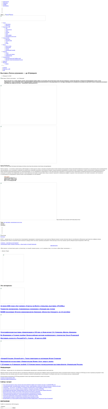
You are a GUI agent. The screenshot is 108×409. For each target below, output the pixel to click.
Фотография (9, 35)
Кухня (7, 43)
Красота (5, 51)
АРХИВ (4, 4)
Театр (7, 31)
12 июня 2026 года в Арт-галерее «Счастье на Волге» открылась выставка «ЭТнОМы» (32, 306)
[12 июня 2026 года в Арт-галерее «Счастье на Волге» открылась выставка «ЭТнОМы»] (12, 303)
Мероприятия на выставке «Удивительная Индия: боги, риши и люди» (27, 361)
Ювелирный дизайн (10, 50)
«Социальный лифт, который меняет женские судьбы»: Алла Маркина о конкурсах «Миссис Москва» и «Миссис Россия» (32, 386)
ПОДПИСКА (6, 5)
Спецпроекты (6, 57)
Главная (5, 67)
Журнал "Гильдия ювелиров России (14, 59)
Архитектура (9, 29)
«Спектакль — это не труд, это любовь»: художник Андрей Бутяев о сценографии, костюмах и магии (27, 387)
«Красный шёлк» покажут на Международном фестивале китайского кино (21, 397)
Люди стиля (8, 46)
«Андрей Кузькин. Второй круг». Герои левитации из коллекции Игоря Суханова (30, 358)
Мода (4, 44)
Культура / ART (6, 27)
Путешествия (9, 40)
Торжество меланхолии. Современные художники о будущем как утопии (27, 309)
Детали (7, 48)
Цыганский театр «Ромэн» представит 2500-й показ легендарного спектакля (21, 391)
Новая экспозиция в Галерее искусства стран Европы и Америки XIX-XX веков (22, 393)
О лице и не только (10, 54)
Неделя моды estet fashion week (13, 58)
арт (4, 222)
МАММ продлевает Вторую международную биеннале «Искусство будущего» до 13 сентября (35, 312)
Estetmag (2, 236)
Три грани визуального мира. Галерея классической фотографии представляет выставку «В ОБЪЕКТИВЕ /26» (29, 384)
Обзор (7, 53)
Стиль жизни (6, 38)
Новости (5, 61)
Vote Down (3, 225)
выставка (8, 222)
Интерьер (8, 39)
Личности (8, 25)
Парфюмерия (9, 55)
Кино (7, 33)
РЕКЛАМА (5, 3)
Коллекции (8, 47)
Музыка (7, 32)
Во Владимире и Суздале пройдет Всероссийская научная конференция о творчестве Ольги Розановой (39, 335)
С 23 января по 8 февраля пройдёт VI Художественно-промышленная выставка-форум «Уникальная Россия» (41, 364)
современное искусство (16, 222)
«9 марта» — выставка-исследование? (9, 243)
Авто (7, 42)
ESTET (7, 64)
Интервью (8, 24)
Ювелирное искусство (11, 36)
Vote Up (2, 223)
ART (6, 28)
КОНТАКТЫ (6, 1)
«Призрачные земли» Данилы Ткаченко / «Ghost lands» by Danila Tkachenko (18, 244)
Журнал (5, 62)
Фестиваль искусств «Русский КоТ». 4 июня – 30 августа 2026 (23, 338)
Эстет (4, 22)
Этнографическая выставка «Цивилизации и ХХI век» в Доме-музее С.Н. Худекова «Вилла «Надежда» (38, 332)
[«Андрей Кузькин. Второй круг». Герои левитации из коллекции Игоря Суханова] (12, 355)
